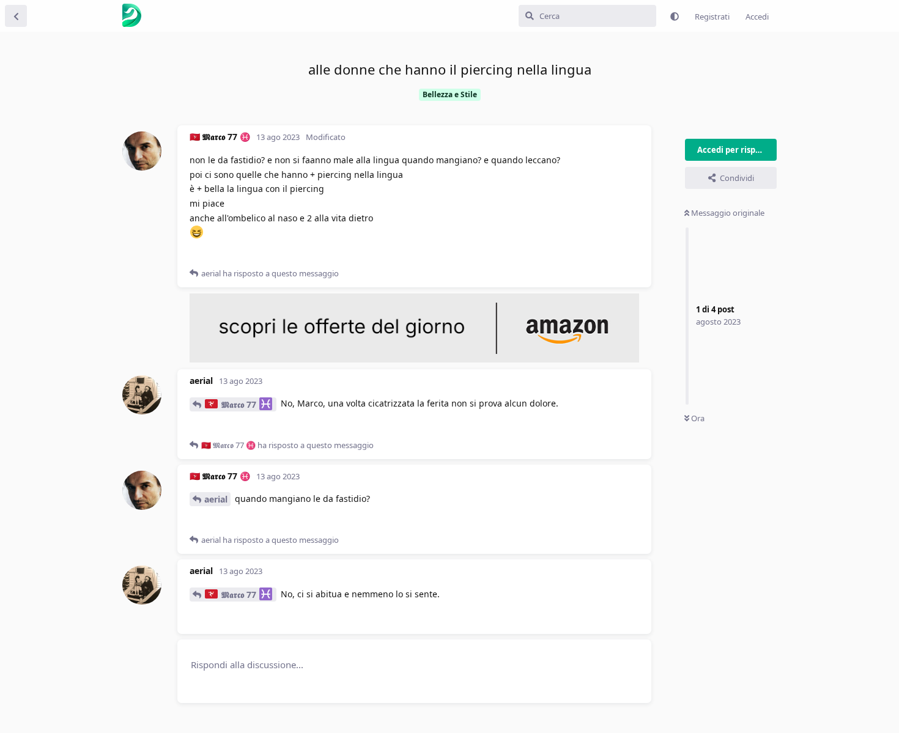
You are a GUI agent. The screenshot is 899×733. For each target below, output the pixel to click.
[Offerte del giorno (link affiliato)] (414, 359)
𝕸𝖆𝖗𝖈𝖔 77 (239, 404)
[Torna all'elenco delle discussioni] (16, 16)
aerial (216, 499)
